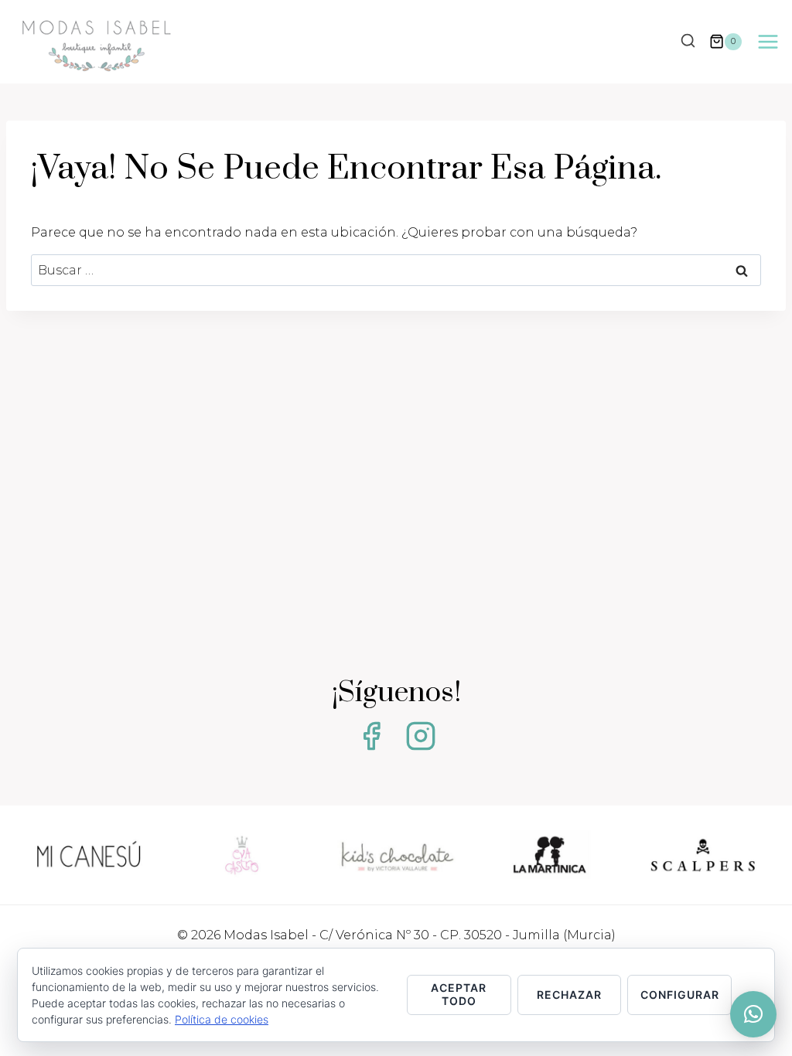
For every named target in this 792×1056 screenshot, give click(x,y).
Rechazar (569, 994)
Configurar (679, 994)
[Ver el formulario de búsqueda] (688, 42)
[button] (753, 1014)
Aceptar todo (458, 994)
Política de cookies (221, 1019)
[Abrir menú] (767, 41)
